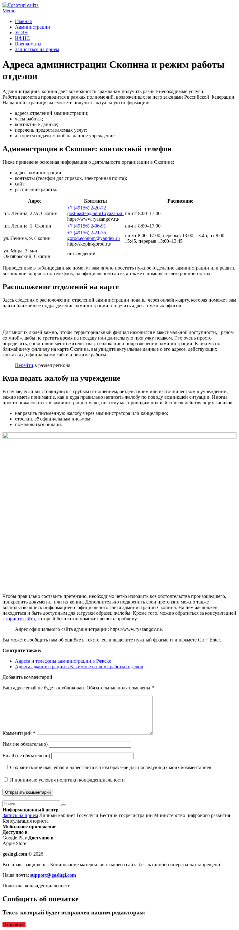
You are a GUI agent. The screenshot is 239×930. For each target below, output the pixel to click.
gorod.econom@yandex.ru (93, 238)
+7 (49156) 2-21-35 (86, 232)
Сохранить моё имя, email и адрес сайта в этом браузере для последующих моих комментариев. (111, 767)
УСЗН (21, 32)
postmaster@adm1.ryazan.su (95, 213)
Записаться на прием (37, 49)
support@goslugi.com (53, 875)
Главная (23, 21)
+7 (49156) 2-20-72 (86, 207)
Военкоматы (28, 43)
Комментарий (18, 733)
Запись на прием (20, 815)
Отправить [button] (14, 924)
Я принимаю (67, 779)
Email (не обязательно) (26, 755)
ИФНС (22, 38)
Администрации (32, 27)
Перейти (24, 365)
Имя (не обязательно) (25, 744)
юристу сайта (20, 618)
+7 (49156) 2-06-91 (86, 225)
